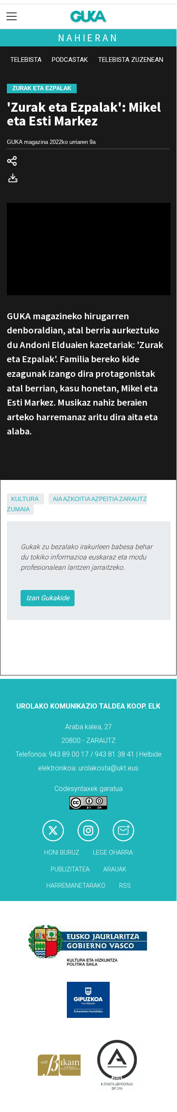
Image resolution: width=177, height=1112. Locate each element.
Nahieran (88, 37)
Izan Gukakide (47, 598)
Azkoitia (76, 498)
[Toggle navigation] (12, 16)
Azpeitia (104, 498)
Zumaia (18, 509)
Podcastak (70, 60)
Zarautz (133, 498)
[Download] (15, 180)
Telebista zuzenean (130, 60)
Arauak (114, 869)
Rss (125, 885)
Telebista (26, 60)
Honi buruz (61, 852)
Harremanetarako (75, 885)
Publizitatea (70, 869)
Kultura (24, 498)
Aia (57, 498)
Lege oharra (113, 852)
